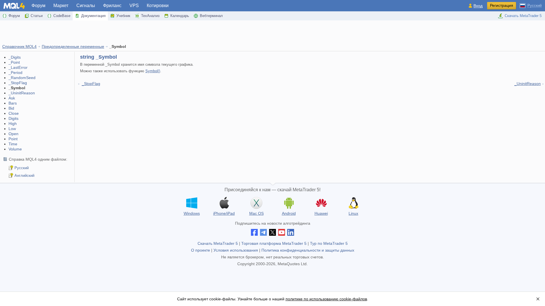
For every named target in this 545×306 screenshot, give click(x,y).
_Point (14, 62)
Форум (38, 5)
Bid (11, 108)
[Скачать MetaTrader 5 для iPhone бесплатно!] (224, 203)
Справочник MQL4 (19, 46)
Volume (15, 149)
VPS (134, 5)
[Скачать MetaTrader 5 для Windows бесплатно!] (191, 203)
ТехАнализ (150, 16)
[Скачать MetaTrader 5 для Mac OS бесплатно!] (256, 203)
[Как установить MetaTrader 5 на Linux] (353, 203)
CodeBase (61, 16)
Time (13, 144)
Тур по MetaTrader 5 (329, 243)
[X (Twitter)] (272, 232)
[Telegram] (263, 232)
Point (13, 139)
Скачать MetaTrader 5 (523, 16)
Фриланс (112, 5)
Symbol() (152, 71)
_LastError (18, 67)
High (13, 123)
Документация (93, 16)
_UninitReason (22, 93)
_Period (15, 72)
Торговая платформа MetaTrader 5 (274, 243)
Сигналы (85, 5)
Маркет (60, 5)
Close (14, 113)
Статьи (37, 16)
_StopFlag (18, 82)
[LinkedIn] (290, 232)
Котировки (158, 5)
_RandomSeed (22, 77)
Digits (13, 118)
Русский (21, 168)
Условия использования (235, 250)
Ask (12, 98)
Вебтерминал (211, 16)
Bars (13, 103)
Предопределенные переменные (73, 46)
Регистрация (501, 5)
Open (13, 133)
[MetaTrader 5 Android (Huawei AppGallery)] (321, 203)
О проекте (200, 250)
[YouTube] (281, 232)
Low (12, 128)
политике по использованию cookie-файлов (326, 299)
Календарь (179, 16)
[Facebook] (254, 232)
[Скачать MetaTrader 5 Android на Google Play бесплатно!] (288, 203)
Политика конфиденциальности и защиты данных (307, 250)
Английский (24, 175)
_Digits (15, 57)
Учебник (123, 16)
